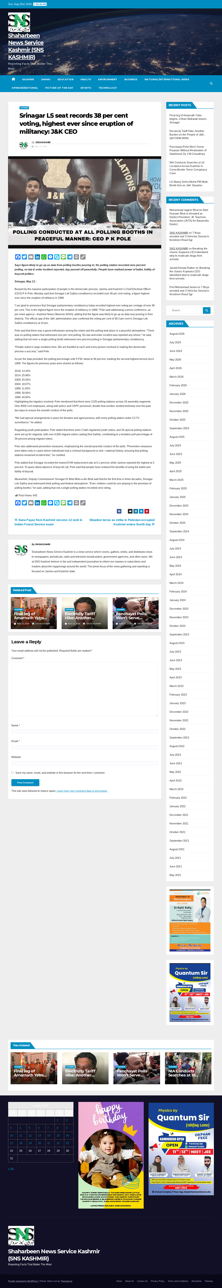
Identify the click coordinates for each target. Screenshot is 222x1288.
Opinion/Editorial (25, 87)
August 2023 (177, 643)
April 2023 (176, 677)
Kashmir (28, 79)
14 (48, 1135)
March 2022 (176, 789)
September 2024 (179, 531)
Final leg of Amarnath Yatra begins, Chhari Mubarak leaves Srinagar (188, 119)
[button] (211, 83)
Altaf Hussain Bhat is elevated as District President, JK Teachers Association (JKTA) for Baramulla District (189, 217)
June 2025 (176, 454)
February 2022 (178, 797)
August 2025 (177, 437)
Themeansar (66, 1281)
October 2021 (177, 832)
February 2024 (178, 591)
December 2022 (179, 711)
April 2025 (176, 471)
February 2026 (178, 385)
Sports (85, 87)
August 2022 (177, 746)
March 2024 (176, 583)
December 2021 (179, 815)
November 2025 (179, 411)
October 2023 (177, 626)
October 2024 (177, 522)
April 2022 (176, 780)
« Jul (11, 1168)
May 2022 (175, 772)
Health (86, 79)
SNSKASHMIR (43, 142)
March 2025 (176, 480)
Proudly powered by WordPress (23, 1281)
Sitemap (209, 1281)
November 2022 (179, 720)
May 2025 (175, 462)
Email (15, 741)
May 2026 (175, 359)
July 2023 (175, 651)
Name (15, 725)
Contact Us (142, 1281)
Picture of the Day (59, 87)
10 (11, 1135)
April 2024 (176, 574)
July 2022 (175, 754)
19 (30, 1143)
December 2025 (179, 402)
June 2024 (176, 557)
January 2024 (178, 600)
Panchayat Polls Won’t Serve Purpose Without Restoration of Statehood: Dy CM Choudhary (188, 150)
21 (48, 1143)
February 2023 (178, 694)
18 (20, 1143)
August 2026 (177, 333)
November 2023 (179, 617)
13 (39, 1135)
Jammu (46, 79)
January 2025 (178, 497)
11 (20, 1135)
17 (11, 1143)
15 (58, 1135)
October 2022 (177, 729)
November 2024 (179, 514)
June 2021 (176, 866)
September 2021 (179, 840)
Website (16, 757)
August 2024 (177, 540)
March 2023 (176, 686)
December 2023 (179, 608)
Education (66, 79)
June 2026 (176, 351)
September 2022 (179, 737)
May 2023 (175, 669)
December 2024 (179, 505)
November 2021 (179, 823)
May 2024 (175, 565)
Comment (17, 658)
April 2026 (176, 368)
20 (39, 1143)
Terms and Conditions (178, 1281)
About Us (129, 1281)
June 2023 (176, 660)
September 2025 (179, 428)
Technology (107, 87)
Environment (107, 79)
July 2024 (175, 548)
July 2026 (175, 342)
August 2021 (177, 849)
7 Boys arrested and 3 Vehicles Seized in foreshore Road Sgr (189, 236)
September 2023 (179, 634)
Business (130, 79)
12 (30, 1135)
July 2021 (175, 858)
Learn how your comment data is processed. (82, 791)
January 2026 (178, 394)
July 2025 (175, 445)
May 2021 (175, 875)
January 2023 (178, 703)
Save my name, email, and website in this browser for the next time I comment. (60, 772)
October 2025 (177, 419)
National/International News (167, 79)
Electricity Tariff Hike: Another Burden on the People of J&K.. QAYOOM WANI (187, 135)
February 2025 (178, 488)
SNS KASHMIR (179, 232)
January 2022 (178, 806)
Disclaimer (197, 1281)
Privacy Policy (158, 1281)
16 (67, 1135)
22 (58, 1143)
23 (67, 1143)
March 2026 (176, 376)
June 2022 (176, 763)
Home (119, 1281)
